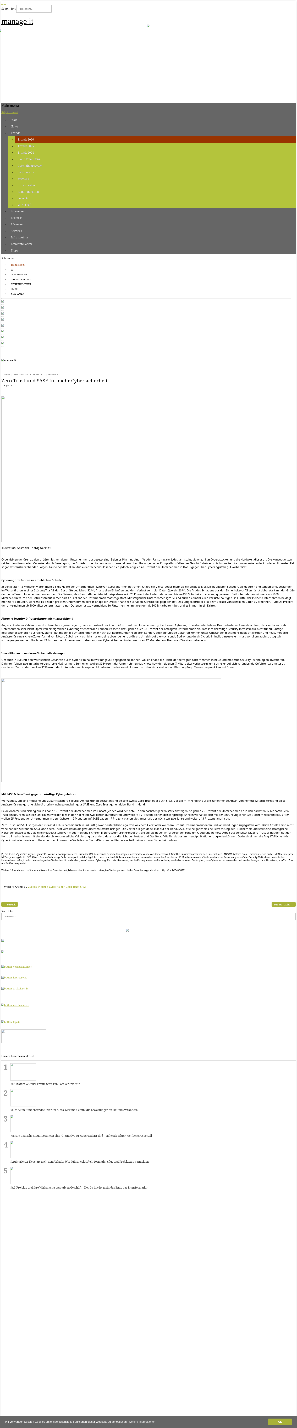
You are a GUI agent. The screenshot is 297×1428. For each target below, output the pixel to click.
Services (23, 179)
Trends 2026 (26, 139)
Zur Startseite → (284, 904)
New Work (17, 293)
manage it (17, 21)
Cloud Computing (29, 159)
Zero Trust (72, 887)
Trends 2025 (26, 146)
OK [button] (280, 1421)
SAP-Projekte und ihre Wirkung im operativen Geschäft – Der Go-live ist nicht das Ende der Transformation (79, 1187)
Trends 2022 (54, 374)
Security (23, 198)
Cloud (14, 288)
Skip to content (9, 112)
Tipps (14, 250)
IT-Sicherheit (19, 274)
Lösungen (17, 224)
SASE (83, 887)
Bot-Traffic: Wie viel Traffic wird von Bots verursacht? (45, 1084)
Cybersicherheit (38, 887)
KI (12, 269)
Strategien (18, 211)
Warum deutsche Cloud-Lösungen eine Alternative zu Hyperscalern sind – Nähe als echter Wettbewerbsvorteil (81, 1136)
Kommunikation (28, 192)
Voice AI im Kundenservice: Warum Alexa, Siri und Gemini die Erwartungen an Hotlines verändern (74, 1110)
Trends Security (21, 374)
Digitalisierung (20, 279)
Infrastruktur (26, 185)
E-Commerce (26, 172)
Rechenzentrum (21, 284)
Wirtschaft (25, 205)
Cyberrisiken (57, 887)
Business (16, 218)
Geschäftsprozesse (30, 165)
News (14, 126)
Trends (15, 133)
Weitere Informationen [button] (142, 1421)
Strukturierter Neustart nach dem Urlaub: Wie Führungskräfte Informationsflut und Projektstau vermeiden (79, 1161)
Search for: (8, 8)
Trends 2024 (26, 152)
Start (14, 120)
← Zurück (9, 904)
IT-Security (39, 374)
